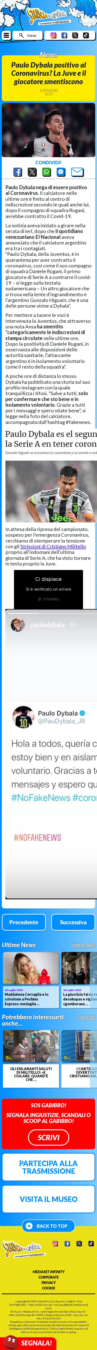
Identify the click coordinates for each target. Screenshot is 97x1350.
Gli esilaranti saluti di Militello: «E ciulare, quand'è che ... (31, 1074)
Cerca (31, 35)
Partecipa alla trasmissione (48, 1167)
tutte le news (83, 945)
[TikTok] (86, 35)
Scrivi (48, 1137)
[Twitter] (75, 35)
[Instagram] (53, 35)
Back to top (52, 1226)
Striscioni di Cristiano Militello (53, 546)
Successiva (73, 922)
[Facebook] (64, 35)
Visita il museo (49, 1199)
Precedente (23, 922)
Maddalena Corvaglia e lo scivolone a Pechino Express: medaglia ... (26, 999)
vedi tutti (86, 1017)
